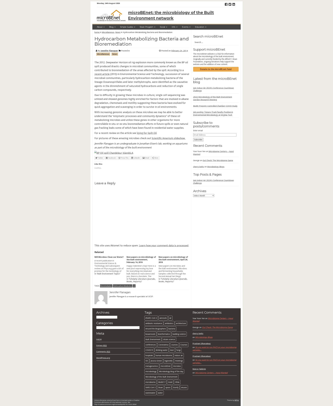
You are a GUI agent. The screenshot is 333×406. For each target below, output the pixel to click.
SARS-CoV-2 (150, 387)
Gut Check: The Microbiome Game (218, 160)
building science (179, 334)
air (170, 318)
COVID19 (149, 350)
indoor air (179, 355)
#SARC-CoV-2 (151, 318)
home (97, 32)
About (100, 27)
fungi (178, 350)
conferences (150, 344)
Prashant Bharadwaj (202, 343)
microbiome (150, 382)
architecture (181, 323)
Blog (111, 27)
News (117, 32)
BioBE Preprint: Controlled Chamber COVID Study (215, 106)
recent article (102, 74)
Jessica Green (156, 360)
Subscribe (198, 139)
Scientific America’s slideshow (168, 138)
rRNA (177, 382)
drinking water (162, 350)
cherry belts (198, 166)
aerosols (163, 318)
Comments (103, 351)
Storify (175, 387)
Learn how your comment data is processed (163, 245)
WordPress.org (103, 357)
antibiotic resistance (153, 323)
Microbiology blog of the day (171, 371)
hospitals (149, 355)
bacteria (171, 328)
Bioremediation (106, 286)
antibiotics (169, 323)
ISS (146, 360)
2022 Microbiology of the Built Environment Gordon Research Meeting (212, 98)
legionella (168, 360)
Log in (99, 339)
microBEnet (166, 366)
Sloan (160, 387)
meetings (179, 360)
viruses (184, 387)
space (167, 387)
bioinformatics (164, 334)
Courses (183, 344)
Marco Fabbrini (199, 369)
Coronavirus (163, 344)
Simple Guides (126, 27)
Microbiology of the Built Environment (161, 377)
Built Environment (152, 339)
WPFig (237, 400)
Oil (134, 286)
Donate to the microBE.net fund (216, 69)
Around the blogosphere (155, 328)
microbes (177, 366)
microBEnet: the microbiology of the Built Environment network (171, 15)
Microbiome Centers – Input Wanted (211, 372)
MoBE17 (161, 382)
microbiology (150, 371)
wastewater (150, 393)
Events (185, 27)
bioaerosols (150, 334)
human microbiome (164, 355)
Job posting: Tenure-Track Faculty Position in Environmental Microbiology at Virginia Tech (213, 113)
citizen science (169, 339)
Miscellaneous (108, 32)
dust (172, 350)
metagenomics (151, 366)
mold (170, 382)
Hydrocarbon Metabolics (122, 286)
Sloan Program (146, 27)
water (160, 393)
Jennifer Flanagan (109, 50)
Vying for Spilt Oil (147, 133)
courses (174, 344)
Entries (101, 345)
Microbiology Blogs (215, 166)
